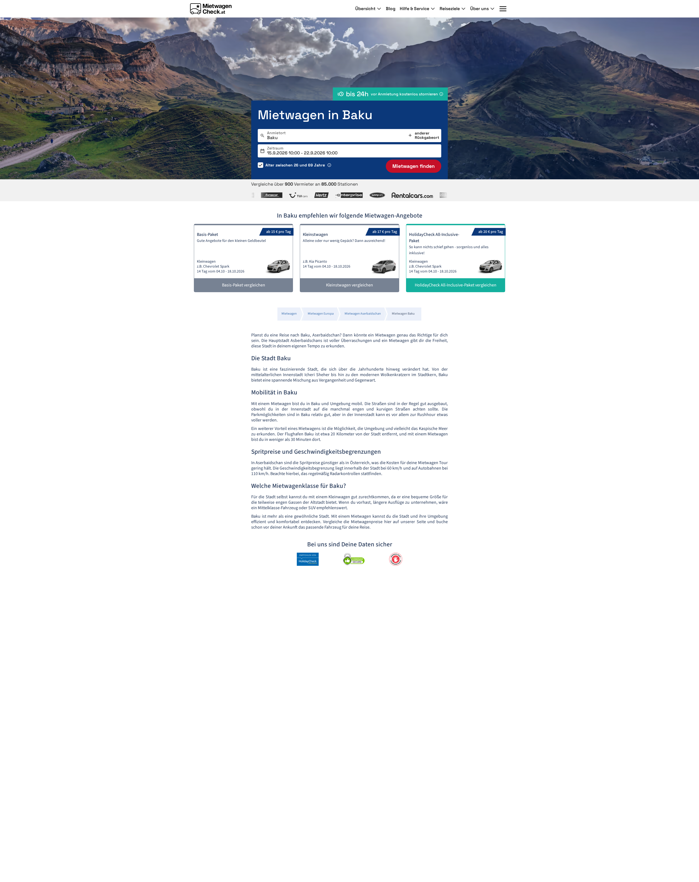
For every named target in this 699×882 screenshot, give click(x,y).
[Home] (211, 8)
